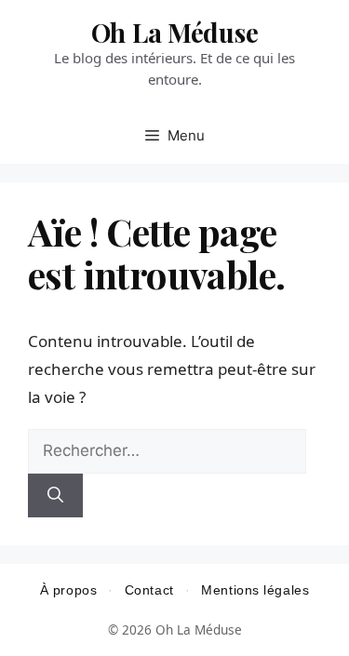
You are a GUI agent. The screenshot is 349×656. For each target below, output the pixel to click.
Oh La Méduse (175, 32)
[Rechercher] (55, 496)
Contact (149, 589)
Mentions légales (255, 589)
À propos (68, 589)
